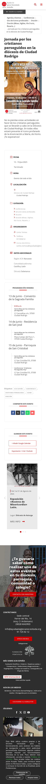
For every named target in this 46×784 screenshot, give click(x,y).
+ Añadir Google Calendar (21, 443)
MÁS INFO (15, 521)
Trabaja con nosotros (21, 669)
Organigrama (8, 669)
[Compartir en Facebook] (13, 413)
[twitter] (20, 712)
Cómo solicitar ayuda (23, 680)
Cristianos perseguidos (14, 392)
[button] (35, 5)
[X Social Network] (18, 413)
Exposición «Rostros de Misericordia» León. (18, 503)
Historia (23, 664)
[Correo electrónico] (32, 413)
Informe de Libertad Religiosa (23, 691)
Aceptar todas (33, 777)
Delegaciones (23, 643)
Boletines (8, 691)
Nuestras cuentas (34, 664)
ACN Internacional (12, 677)
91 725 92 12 (23, 631)
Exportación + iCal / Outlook (22, 451)
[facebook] (17, 712)
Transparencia (11, 666)
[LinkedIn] (23, 413)
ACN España (18, 389)
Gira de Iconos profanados (17, 20)
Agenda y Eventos (14, 18)
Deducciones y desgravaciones (28, 666)
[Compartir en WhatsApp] (27, 413)
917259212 (20, 239)
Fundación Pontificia (12, 664)
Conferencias (29, 18)
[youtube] (28, 712)
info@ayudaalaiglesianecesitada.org (23, 629)
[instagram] (24, 712)
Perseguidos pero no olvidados (26, 693)
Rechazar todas (14, 777)
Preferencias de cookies (22, 773)
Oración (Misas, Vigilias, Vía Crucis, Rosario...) (21, 24)
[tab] (20, 532)
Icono (29, 392)
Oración (34, 20)
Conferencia (31, 389)
